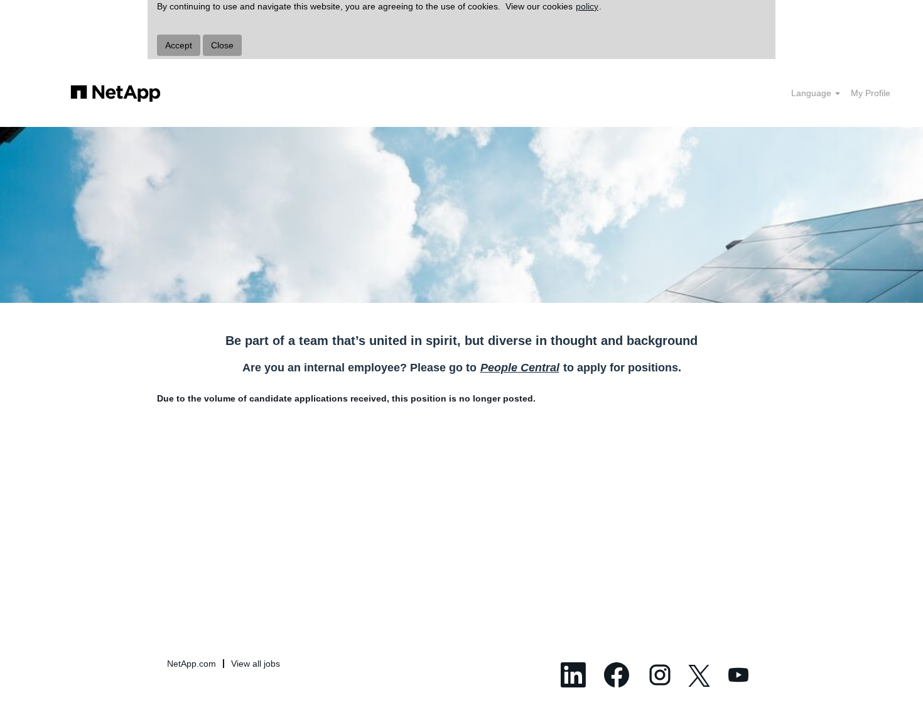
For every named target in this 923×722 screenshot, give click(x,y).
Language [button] (812, 93)
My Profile (870, 93)
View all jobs (255, 664)
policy (587, 6)
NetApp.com (191, 664)
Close (222, 45)
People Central (519, 367)
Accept (178, 45)
